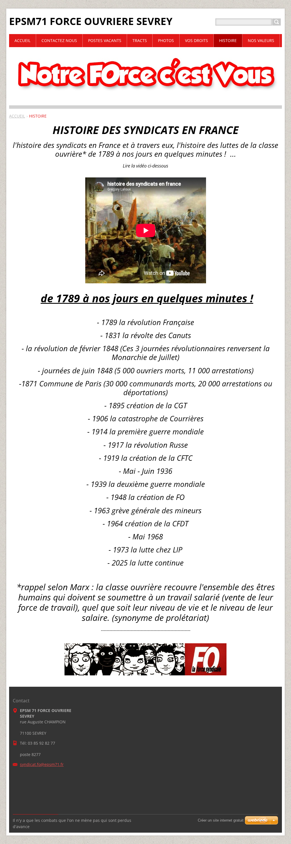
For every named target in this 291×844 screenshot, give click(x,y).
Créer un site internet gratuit (221, 820)
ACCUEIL (17, 116)
